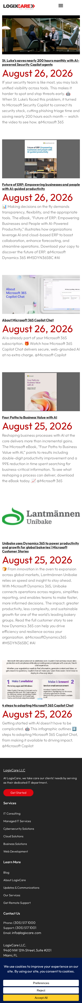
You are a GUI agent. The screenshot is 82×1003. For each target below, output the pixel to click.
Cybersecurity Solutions (18, 829)
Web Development (15, 851)
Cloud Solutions (13, 836)
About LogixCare (14, 880)
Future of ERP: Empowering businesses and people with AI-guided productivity (41, 186)
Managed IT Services (17, 821)
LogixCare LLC (14, 770)
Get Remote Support (17, 903)
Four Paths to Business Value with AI (29, 417)
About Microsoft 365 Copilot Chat (28, 320)
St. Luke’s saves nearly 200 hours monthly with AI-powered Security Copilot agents (40, 62)
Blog (6, 872)
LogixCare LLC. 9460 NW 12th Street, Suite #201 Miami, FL (27, 950)
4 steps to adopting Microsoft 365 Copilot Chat (37, 705)
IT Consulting (11, 813)
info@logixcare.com (26, 933)
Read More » (10, 130)
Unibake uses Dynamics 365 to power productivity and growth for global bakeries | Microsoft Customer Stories (40, 547)
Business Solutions (15, 844)
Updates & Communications (21, 888)
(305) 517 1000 (24, 922)
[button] (61, 5)
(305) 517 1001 (25, 928)
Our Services (11, 895)
